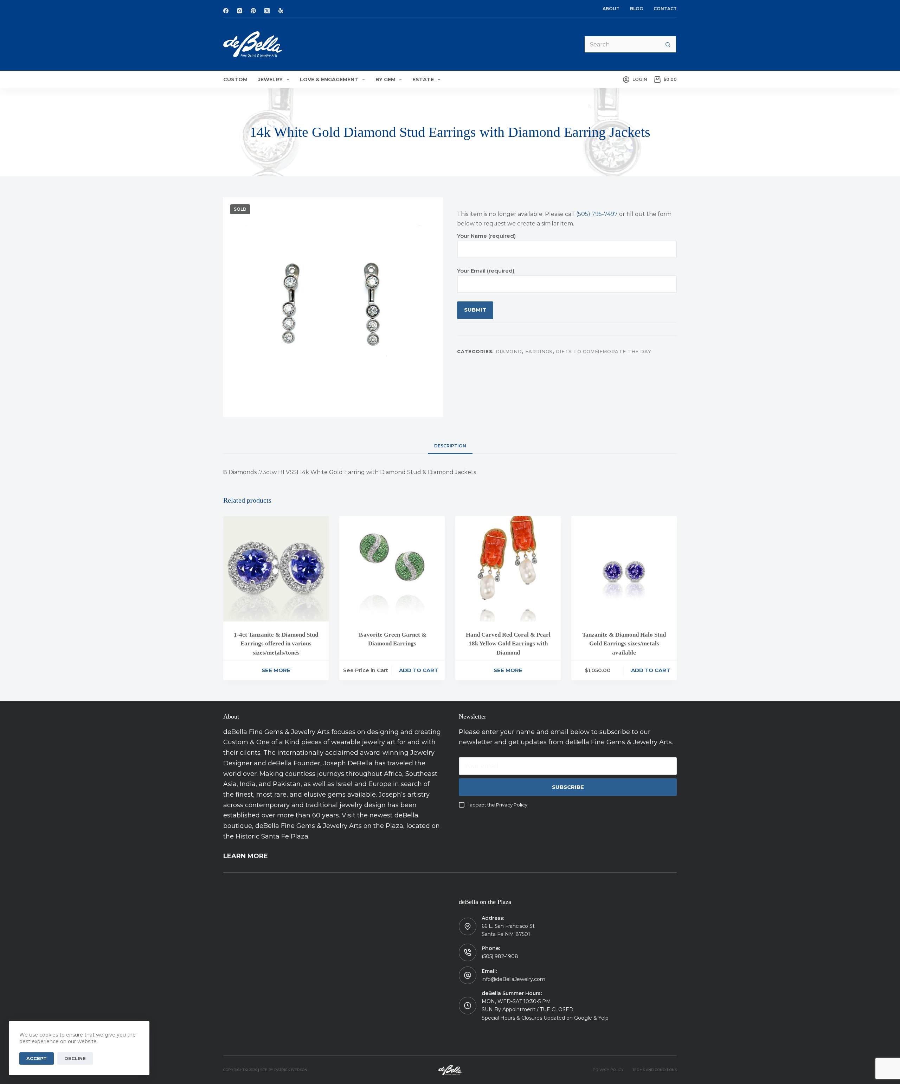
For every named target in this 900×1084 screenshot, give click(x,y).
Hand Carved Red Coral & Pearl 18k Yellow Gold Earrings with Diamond (508, 643)
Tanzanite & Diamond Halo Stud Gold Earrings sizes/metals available (624, 643)
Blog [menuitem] (636, 8)
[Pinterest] (253, 10)
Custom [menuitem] (235, 79)
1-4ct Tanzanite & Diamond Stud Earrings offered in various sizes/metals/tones (276, 643)
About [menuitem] (611, 8)
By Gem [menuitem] (385, 79)
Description (450, 445)
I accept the (497, 805)
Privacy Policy (511, 805)
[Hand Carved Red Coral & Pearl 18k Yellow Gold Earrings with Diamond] (508, 568)
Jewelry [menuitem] (270, 79)
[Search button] (668, 44)
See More (276, 670)
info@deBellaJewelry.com (513, 979)
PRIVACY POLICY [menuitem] (608, 1069)
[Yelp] (280, 10)
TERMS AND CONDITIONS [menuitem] (654, 1069)
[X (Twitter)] (267, 10)
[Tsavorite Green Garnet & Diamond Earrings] (392, 568)
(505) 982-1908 (500, 956)
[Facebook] (226, 10)
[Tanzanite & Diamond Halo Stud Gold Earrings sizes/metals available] (624, 568)
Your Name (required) (486, 235)
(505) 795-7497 (597, 214)
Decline (75, 1058)
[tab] (450, 445)
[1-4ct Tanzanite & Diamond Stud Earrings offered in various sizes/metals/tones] (276, 568)
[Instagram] (239, 10)
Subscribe (568, 787)
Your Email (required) (485, 270)
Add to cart (418, 670)
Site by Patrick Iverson (283, 1069)
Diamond (509, 351)
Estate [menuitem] (423, 79)
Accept (36, 1058)
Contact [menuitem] (665, 8)
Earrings (539, 351)
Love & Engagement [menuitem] (329, 79)
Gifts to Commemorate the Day (603, 351)
